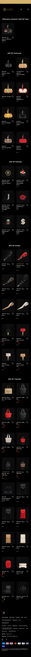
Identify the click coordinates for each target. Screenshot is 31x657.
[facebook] (6, 640)
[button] (13, 37)
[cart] (28, 9)
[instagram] (2, 640)
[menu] (21, 9)
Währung (4, 636)
